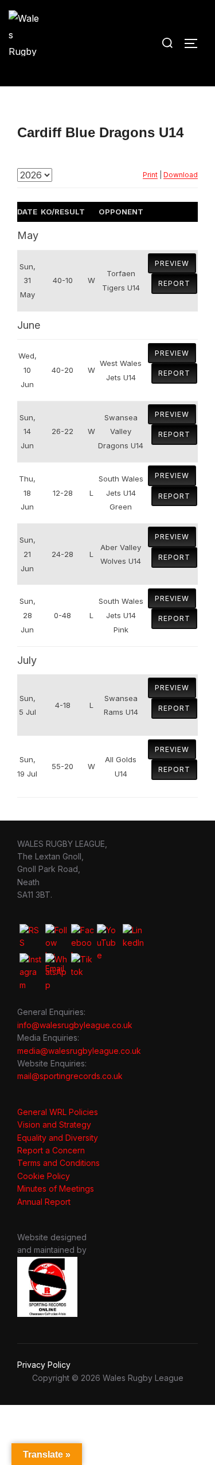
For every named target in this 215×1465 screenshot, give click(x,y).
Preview (172, 263)
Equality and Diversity (57, 1137)
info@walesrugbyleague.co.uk (74, 1025)
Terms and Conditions (58, 1163)
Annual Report (44, 1202)
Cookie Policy (43, 1176)
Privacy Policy (44, 1365)
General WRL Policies (57, 1112)
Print (150, 174)
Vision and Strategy (54, 1124)
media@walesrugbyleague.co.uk (79, 1051)
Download (180, 174)
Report (174, 283)
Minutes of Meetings (55, 1188)
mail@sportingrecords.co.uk (70, 1076)
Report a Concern (51, 1150)
